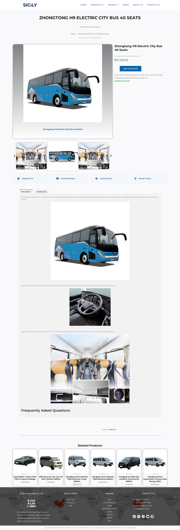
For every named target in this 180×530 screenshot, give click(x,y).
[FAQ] (70, 505)
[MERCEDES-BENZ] (109, 508)
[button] (14, 155)
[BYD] (109, 499)
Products (96, 5)
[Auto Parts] (70, 499)
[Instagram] (143, 516)
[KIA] (109, 520)
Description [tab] (26, 192)
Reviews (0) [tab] (41, 192)
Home (83, 5)
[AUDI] (109, 511)
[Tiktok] (134, 516)
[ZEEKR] (109, 517)
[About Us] (70, 502)
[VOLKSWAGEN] (109, 502)
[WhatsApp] (152, 516)
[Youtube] (147, 516)
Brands (112, 5)
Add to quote (130, 69)
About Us (138, 5)
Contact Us (153, 5)
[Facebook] (138, 516)
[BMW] (109, 505)
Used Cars (112, 429)
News (126, 5)
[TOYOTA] (109, 514)
